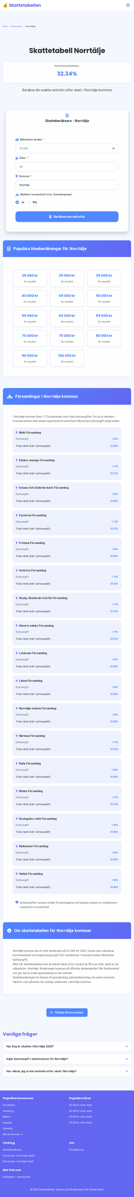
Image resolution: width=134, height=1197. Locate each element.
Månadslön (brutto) (32, 139)
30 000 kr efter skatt (80, 1105)
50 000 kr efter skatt (80, 1116)
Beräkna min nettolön (69, 216)
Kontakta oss (76, 1149)
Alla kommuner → (13, 1134)
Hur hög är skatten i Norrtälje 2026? (30, 1046)
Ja (22, 202)
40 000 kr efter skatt (80, 1111)
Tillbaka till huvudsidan (68, 1012)
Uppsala (7, 1122)
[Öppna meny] (128, 5)
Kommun (25, 176)
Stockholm (9, 1105)
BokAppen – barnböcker (16, 1176)
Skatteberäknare (12, 1149)
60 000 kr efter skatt (80, 1122)
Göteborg (8, 1111)
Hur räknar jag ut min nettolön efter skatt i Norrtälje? (41, 1071)
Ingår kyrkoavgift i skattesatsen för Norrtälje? (37, 1059)
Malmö (7, 1116)
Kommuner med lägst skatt (18, 1161)
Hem (5, 26)
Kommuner (16, 26)
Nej (35, 202)
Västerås (8, 1128)
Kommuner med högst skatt (19, 1155)
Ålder (23, 158)
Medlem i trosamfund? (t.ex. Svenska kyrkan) (46, 194)
